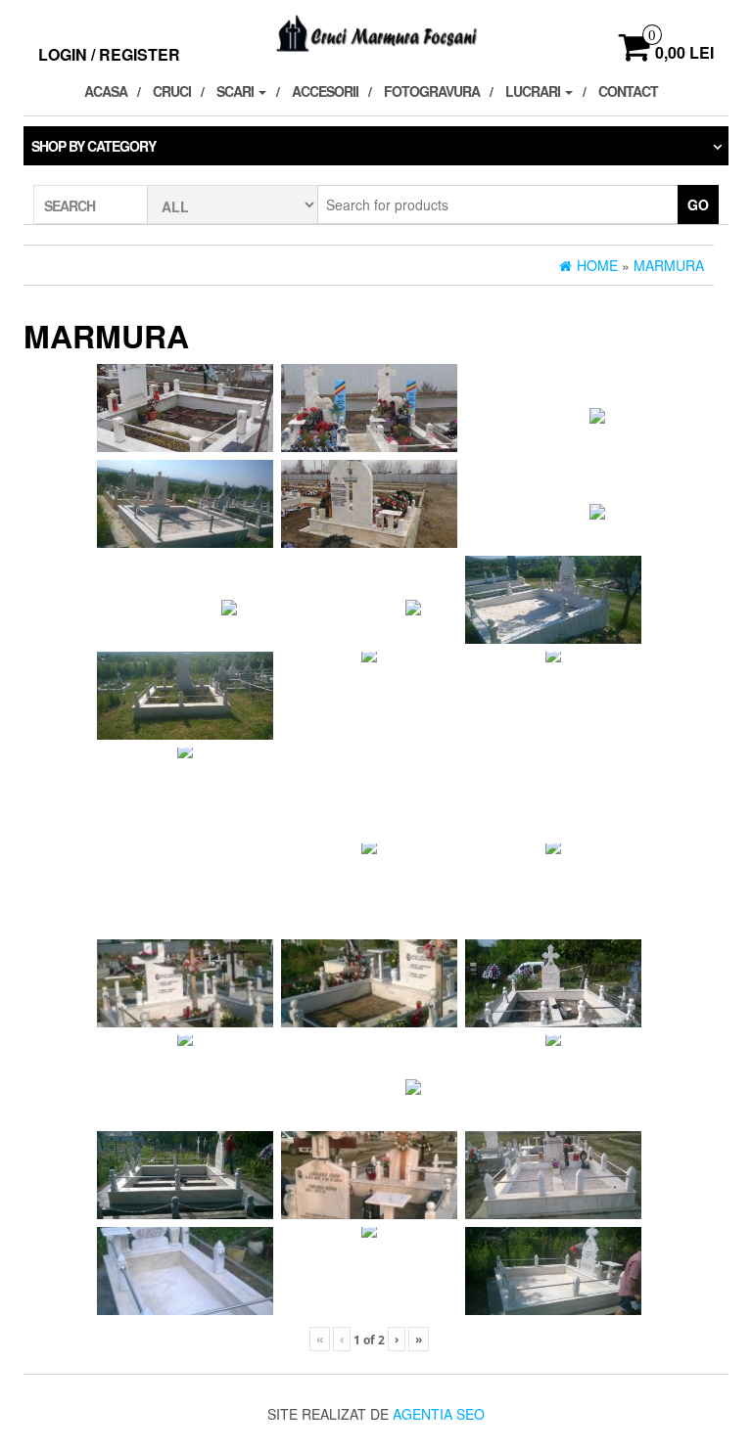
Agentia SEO (439, 1414)
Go (698, 204)
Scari (236, 91)
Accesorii (325, 91)
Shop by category (93, 146)
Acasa (105, 91)
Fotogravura (432, 91)
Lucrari (534, 91)
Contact (628, 91)
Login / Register (109, 54)
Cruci (172, 91)
